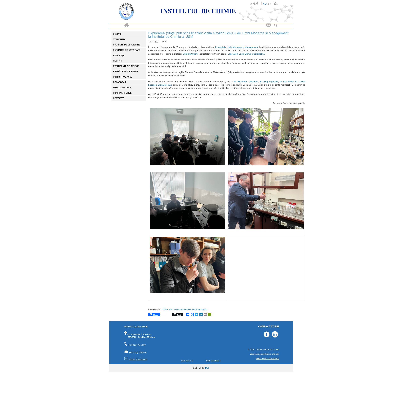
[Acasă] (126, 12)
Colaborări (120, 82)
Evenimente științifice (126, 66)
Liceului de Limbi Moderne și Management (237, 47)
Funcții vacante (122, 87)
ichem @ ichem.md (138, 359)
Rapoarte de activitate (126, 50)
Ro (264, 3)
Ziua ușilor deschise (182, 309)
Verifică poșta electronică (267, 358)
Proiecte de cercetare (126, 45)
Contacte (118, 98)
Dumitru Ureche (190, 54)
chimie (165, 309)
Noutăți (117, 61)
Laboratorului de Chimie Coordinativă (246, 54)
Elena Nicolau (165, 85)
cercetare (196, 309)
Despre (117, 34)
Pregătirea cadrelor (125, 71)
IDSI (207, 368)
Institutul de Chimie (198, 10)
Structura (119, 39)
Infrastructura (122, 77)
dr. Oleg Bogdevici (269, 81)
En (269, 3)
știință (203, 309)
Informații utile (122, 93)
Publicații (119, 55)
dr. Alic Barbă (286, 81)
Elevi (171, 309)
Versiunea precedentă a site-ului (264, 354)
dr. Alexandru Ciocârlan (246, 81)
